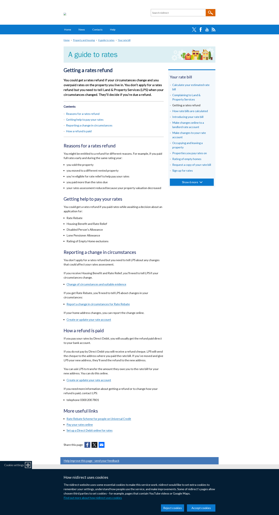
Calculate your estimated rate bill (191, 87)
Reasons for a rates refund (82, 113)
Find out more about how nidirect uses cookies (93, 498)
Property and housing (84, 40)
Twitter (194, 29)
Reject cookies (172, 508)
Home (67, 29)
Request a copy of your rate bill (191, 164)
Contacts (97, 29)
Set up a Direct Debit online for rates (90, 430)
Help (112, 29)
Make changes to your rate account (189, 135)
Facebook (200, 29)
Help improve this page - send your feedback (91, 460)
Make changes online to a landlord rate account (188, 125)
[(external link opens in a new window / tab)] (87, 445)
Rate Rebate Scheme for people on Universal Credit (99, 418)
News (81, 29)
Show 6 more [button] (190, 182)
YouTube (207, 29)
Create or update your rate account (89, 319)
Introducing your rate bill (187, 117)
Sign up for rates (182, 170)
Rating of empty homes (186, 159)
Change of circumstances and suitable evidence (96, 284)
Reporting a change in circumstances (89, 125)
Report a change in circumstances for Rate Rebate (98, 304)
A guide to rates (106, 40)
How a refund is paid (79, 131)
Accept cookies (201, 508)
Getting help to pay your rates (84, 119)
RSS (213, 29)
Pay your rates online (80, 424)
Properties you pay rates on (189, 153)
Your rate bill (124, 40)
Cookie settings (14, 465)
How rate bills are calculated (190, 111)
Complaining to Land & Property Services (186, 97)
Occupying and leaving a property (187, 145)
